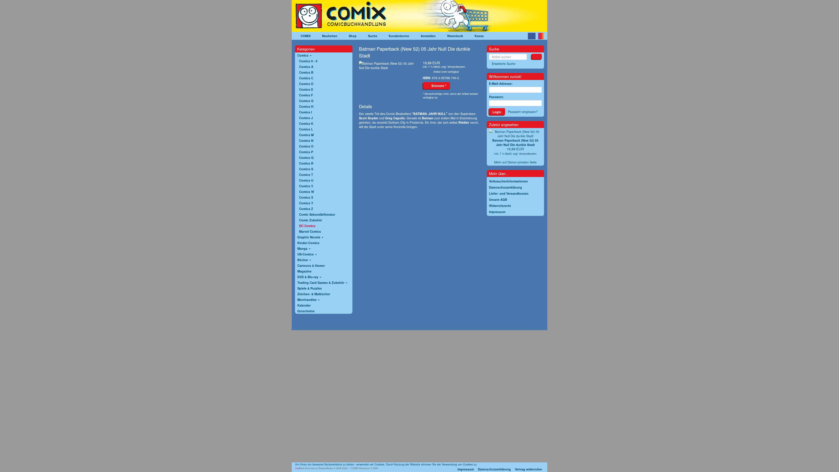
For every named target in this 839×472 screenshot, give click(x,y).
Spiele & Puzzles (309, 288)
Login (496, 112)
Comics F (306, 95)
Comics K (306, 123)
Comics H (306, 106)
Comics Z (306, 208)
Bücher (303, 260)
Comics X (306, 197)
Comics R (306, 163)
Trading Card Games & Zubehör (321, 282)
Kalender (304, 305)
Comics (303, 55)
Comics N (306, 140)
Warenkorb (455, 36)
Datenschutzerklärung (494, 469)
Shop (353, 36)
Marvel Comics (310, 231)
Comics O (306, 146)
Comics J (306, 118)
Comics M (306, 135)
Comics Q (306, 157)
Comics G (306, 101)
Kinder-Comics (308, 243)
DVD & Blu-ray (308, 277)
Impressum (466, 469)
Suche (372, 36)
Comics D (306, 84)
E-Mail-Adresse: (501, 83)
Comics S (306, 169)
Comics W (306, 191)
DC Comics (307, 226)
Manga (302, 248)
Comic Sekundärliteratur (317, 214)
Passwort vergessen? (523, 111)
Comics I (305, 112)
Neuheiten (329, 36)
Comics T (306, 174)
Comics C (306, 78)
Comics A (306, 66)
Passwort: (496, 97)
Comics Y (306, 203)
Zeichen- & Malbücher (313, 294)
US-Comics (306, 254)
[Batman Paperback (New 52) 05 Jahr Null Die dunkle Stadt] (387, 65)
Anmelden (428, 36)
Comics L (306, 129)
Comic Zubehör (310, 220)
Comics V (306, 186)
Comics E (306, 89)
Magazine (304, 271)
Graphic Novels (309, 237)
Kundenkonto (399, 36)
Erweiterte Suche (503, 63)
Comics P (306, 152)
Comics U (306, 180)
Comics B (306, 72)
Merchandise (307, 299)
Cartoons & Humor (311, 265)
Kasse (479, 36)
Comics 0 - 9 (308, 61)
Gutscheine (306, 311)
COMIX (306, 36)
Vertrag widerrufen (528, 469)
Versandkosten (456, 66)
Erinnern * (438, 85)
